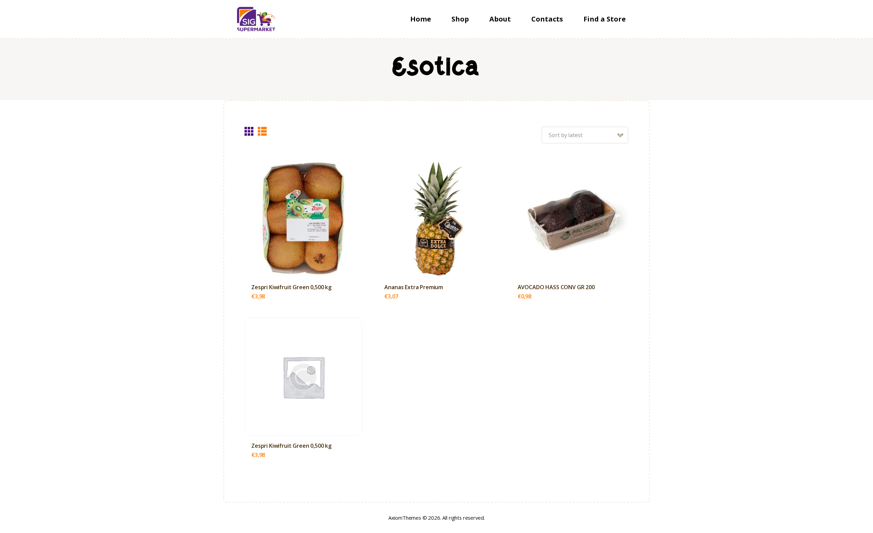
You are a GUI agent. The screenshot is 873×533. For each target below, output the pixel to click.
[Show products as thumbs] (249, 131)
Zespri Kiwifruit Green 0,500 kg (291, 287)
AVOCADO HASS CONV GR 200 (556, 287)
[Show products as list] (262, 131)
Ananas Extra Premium (413, 287)
